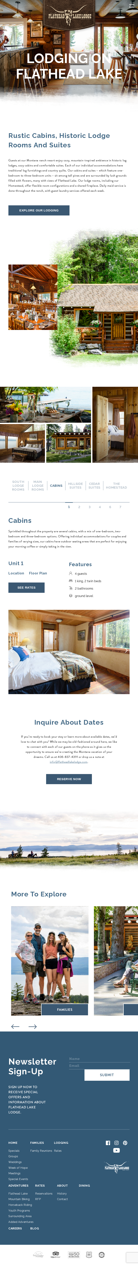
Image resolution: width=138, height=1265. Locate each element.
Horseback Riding (20, 1204)
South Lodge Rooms (18, 485)
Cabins (56, 485)
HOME (13, 1142)
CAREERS (15, 1228)
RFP (38, 1199)
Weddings (15, 1162)
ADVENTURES (18, 1185)
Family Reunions (41, 1150)
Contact (62, 1199)
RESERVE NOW (69, 779)
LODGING (61, 1142)
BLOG (34, 1228)
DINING (84, 1185)
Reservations (44, 1193)
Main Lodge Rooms (38, 485)
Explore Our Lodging (39, 210)
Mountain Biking (19, 1199)
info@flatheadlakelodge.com (69, 762)
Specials (14, 1150)
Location (16, 573)
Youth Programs (19, 1210)
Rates (58, 1150)
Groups (13, 1156)
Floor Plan (38, 573)
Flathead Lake (18, 1193)
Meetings (14, 1173)
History (62, 1193)
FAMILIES (37, 1142)
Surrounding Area (19, 1216)
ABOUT (62, 1185)
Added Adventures (20, 1222)
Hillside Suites (75, 485)
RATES (40, 1185)
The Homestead (116, 485)
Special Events (18, 1179)
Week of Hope (18, 1167)
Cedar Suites (95, 485)
